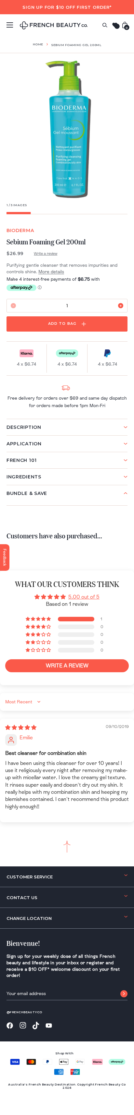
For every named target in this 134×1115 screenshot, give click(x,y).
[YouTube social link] (49, 1026)
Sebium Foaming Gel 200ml (76, 45)
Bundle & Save (27, 493)
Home (38, 44)
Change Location (29, 918)
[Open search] (104, 25)
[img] (20, 727)
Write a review (45, 253)
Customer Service (30, 876)
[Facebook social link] (10, 1025)
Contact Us (22, 897)
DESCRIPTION (24, 427)
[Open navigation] (9, 25)
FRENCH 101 (22, 460)
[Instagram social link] (23, 1025)
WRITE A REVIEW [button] (67, 666)
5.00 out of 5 (84, 597)
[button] (39, 619)
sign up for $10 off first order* (67, 7)
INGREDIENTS (24, 477)
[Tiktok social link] (36, 1025)
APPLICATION (24, 444)
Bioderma (20, 230)
